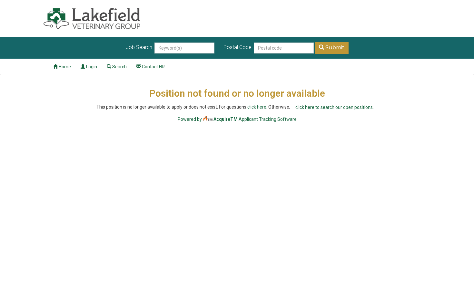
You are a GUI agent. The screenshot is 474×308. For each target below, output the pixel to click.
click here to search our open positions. (334, 107)
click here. (257, 107)
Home (64, 66)
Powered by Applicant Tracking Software (237, 119)
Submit (334, 47)
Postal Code (238, 47)
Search (119, 66)
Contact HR (153, 66)
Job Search (139, 47)
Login (91, 66)
